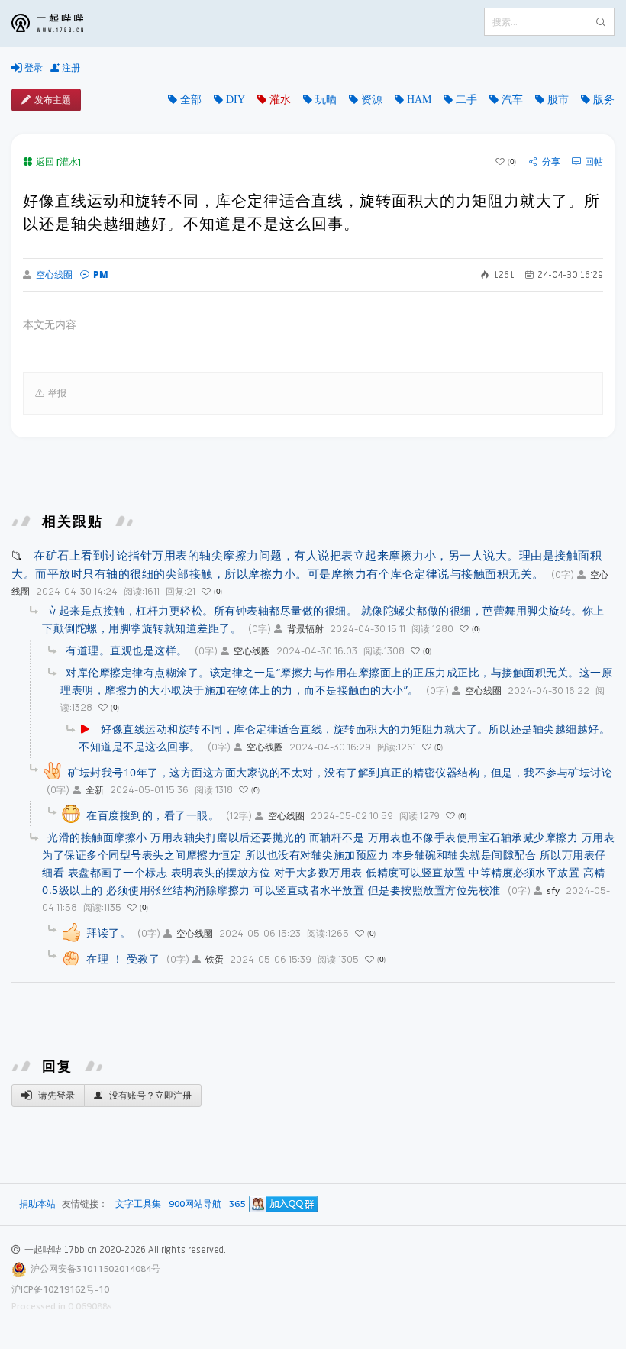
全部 (191, 99)
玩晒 (326, 99)
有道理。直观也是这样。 (127, 650)
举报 (57, 393)
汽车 (512, 99)
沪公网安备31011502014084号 (95, 1268)
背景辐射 (305, 628)
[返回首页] (58, 24)
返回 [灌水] (58, 161)
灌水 (280, 99)
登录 (32, 67)
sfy (553, 890)
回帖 (594, 161)
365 (237, 1204)
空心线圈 (54, 274)
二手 (466, 99)
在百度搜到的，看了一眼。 (152, 815)
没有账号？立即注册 (149, 1095)
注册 (70, 67)
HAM (419, 99)
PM (100, 274)
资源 (371, 99)
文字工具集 (138, 1204)
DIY (235, 99)
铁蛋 (214, 959)
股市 (558, 99)
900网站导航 (195, 1204)
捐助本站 (37, 1203)
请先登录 (55, 1095)
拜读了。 (108, 932)
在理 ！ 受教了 (123, 958)
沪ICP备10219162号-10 (60, 1289)
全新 (95, 790)
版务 (604, 99)
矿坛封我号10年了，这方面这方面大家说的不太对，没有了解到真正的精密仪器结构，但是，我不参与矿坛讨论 (340, 772)
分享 (551, 161)
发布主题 (52, 99)
